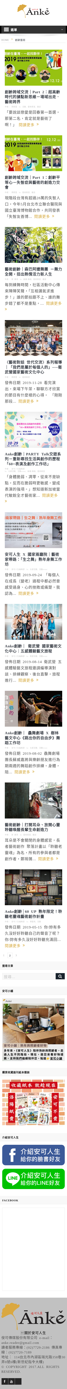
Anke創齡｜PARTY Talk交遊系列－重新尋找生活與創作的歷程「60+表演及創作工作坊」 (33, 458)
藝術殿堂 (31, 107)
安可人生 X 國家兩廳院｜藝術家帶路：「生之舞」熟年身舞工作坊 (33, 559)
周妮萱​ (14, 107)
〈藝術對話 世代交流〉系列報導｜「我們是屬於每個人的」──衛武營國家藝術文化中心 (33, 366)
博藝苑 (33, 921)
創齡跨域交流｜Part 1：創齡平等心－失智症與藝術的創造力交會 (32, 182)
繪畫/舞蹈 (27, 279)
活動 (24, 107)
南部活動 (33, 656)
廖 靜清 (15, 279)
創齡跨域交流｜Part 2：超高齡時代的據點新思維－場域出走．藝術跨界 (32, 96)
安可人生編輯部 (18, 469)
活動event (22, 471)
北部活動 (12, 471)
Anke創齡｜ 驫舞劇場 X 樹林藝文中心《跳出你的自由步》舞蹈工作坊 (32, 737)
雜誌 (39, 107)
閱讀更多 (28, 124)
